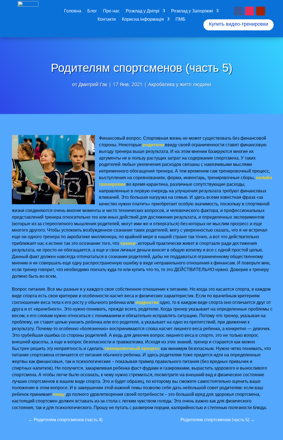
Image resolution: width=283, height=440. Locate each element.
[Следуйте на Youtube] (260, 11)
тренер (128, 243)
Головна (72, 11)
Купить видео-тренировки (238, 24)
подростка (147, 302)
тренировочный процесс (132, 348)
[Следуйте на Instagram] (249, 11)
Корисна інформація (143, 19)
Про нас (111, 11)
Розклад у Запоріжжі (192, 11)
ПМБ (180, 19)
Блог (92, 11)
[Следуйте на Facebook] (238, 11)
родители (153, 145)
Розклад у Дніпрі (142, 11)
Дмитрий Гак (92, 84)
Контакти (107, 19)
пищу (59, 394)
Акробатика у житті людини (179, 84)
